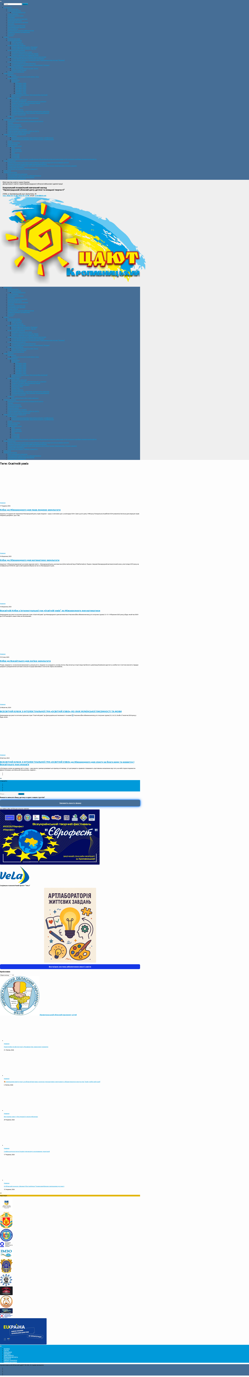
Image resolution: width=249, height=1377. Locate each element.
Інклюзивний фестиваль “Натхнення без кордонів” (30, 95)
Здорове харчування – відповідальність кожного (29, 101)
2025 (13, 152)
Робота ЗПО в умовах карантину (19, 133)
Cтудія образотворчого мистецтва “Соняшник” (28, 58)
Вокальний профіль (15, 40)
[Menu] (1, 1)
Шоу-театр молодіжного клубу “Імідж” (25, 68)
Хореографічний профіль (16, 45)
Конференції (12, 136)
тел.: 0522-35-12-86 (10, 195)
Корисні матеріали (10, 172)
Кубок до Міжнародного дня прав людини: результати (30, 510)
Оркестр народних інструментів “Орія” (25, 55)
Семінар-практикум (15, 146)
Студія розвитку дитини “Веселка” (24, 63)
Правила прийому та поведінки (19, 32)
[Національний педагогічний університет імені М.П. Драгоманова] (6, 1285)
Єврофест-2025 (21, 85)
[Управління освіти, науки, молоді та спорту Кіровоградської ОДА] (6, 1228)
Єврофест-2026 (21, 83)
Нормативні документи (16, 167)
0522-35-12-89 (23, 195)
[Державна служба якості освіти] (6, 1247)
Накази (10, 123)
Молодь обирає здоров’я (20, 105)
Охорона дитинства (15, 126)
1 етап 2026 (15, 154)
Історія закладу (13, 9)
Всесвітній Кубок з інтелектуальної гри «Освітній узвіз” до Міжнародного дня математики (50, 610)
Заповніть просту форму (70, 803)
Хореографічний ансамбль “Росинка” (25, 47)
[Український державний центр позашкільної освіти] (6, 1317)
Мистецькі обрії (17, 106)
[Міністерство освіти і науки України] (6, 1210)
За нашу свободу (17, 110)
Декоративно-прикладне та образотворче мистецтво (27, 57)
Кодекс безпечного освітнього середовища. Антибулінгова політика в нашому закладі (38, 162)
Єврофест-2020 (21, 93)
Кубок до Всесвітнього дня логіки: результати (25, 661)
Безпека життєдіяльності (17, 179)
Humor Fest (16, 108)
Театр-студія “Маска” (19, 70)
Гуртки (6, 37)
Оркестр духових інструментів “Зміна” (25, 53)
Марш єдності (16, 96)
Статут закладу (13, 14)
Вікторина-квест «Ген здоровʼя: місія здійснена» (21, 1116)
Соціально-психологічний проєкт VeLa (25, 77)
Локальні (11, 116)
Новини (2, 503)
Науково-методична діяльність (15, 134)
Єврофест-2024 (21, 86)
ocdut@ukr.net (40, 195)
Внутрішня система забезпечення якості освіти (70, 967)
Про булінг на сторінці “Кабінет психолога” (23, 169)
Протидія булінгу (10, 161)
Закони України (13, 128)
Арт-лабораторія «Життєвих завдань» (25, 118)
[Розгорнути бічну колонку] (1, 778)
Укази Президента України (17, 129)
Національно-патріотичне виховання (21, 177)
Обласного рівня (13, 98)
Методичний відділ (18, 12)
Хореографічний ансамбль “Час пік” (24, 48)
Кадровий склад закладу (16, 27)
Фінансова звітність (15, 20)
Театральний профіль (15, 67)
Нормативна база (10, 119)
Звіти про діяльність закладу (18, 22)
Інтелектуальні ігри (19, 114)
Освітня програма (14, 39)
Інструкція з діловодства (16, 25)
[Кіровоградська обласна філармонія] (6, 1307)
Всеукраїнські (13, 78)
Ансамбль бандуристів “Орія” (22, 52)
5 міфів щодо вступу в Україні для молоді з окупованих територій (27, 1151)
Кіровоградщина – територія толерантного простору (30, 111)
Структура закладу (14, 11)
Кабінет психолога (10, 1360)
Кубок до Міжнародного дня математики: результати (29, 560)
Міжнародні (12, 75)
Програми (11, 17)
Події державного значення (17, 174)
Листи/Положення (14, 124)
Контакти (11, 34)
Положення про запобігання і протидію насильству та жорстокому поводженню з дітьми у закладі (42, 166)
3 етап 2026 (15, 157)
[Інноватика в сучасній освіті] (6, 1313)
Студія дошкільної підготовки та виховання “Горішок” (31, 65)
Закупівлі (11, 24)
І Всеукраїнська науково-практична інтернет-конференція (32, 138)
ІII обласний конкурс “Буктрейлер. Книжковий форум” (30, 113)
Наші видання (13, 144)
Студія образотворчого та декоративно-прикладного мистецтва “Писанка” (38, 60)
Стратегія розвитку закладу (17, 19)
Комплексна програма (15, 15)
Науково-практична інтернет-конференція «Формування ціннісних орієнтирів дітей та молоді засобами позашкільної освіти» (52, 159)
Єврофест (15, 81)
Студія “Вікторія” (18, 44)
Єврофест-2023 (21, 88)
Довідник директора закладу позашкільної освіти (25, 121)
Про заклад (8, 7)
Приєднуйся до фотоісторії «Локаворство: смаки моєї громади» (26, 1047)
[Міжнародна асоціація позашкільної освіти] (6, 1241)
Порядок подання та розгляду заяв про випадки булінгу (27, 164)
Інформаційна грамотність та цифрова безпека (24, 175)
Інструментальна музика (16, 50)
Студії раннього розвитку (17, 62)
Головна (7, 1349)
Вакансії (11, 35)
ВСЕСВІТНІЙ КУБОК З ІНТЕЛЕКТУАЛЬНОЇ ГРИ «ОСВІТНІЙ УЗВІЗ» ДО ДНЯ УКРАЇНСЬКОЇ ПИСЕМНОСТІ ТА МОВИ (61, 711)
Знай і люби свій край (19, 100)
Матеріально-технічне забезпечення (21, 30)
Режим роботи (13, 29)
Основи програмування (16, 72)
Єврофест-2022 (21, 90)
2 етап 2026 (15, 156)
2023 (13, 147)
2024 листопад (17, 151)
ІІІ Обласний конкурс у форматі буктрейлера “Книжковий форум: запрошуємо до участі (34, 1186)
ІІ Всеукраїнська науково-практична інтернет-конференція (33, 139)
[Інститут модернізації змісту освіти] (6, 1258)
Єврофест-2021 (21, 91)
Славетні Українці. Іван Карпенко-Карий (26, 103)
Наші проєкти (9, 73)
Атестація (7, 171)
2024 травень (16, 149)
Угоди (10, 141)
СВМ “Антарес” (17, 42)
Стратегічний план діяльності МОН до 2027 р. (23, 131)
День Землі (16, 80)
